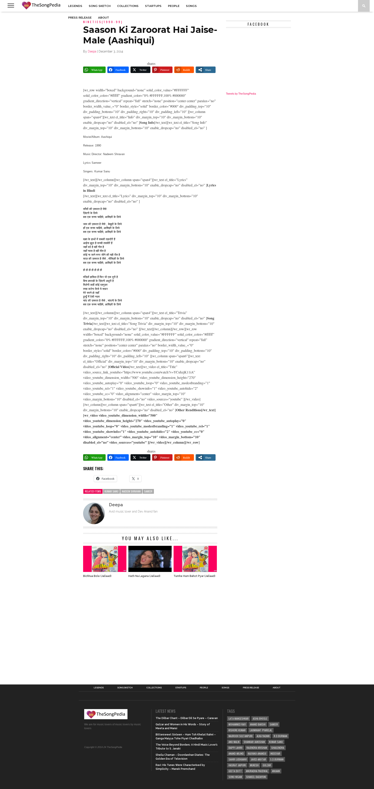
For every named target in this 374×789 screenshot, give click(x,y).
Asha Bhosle (260, 718)
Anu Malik (234, 742)
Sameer (148, 491)
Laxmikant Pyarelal (261, 730)
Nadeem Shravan (131, 491)
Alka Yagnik (263, 736)
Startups (153, 6)
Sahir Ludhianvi (238, 759)
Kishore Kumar (237, 730)
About (103, 17)
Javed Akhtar (258, 759)
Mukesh (254, 765)
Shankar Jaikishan (254, 742)
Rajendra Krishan (257, 747)
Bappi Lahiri (235, 747)
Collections (128, 6)
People (173, 6)
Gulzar (267, 765)
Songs (191, 6)
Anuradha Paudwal (257, 771)
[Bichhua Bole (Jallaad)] (104, 571)
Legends (75, 6)
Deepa (92, 51)
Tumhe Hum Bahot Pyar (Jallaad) (194, 576)
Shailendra (277, 747)
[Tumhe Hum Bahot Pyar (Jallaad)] (195, 571)
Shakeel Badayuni (256, 777)
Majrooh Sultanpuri (241, 736)
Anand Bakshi (258, 724)
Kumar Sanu (111, 491)
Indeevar (275, 753)
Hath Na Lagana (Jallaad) (144, 576)
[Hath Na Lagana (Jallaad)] (150, 571)
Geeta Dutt (235, 771)
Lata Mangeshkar (239, 718)
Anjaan (276, 771)
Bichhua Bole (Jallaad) (97, 576)
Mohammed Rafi (237, 724)
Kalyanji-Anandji (257, 753)
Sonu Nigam (235, 777)
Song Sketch (100, 6)
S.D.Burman (277, 759)
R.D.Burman (280, 736)
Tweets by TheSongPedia (241, 93)
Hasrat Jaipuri (237, 765)
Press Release (80, 17)
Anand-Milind (236, 753)
